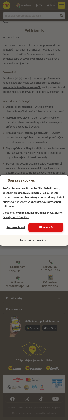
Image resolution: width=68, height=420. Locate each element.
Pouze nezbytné (16, 227)
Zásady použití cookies (16, 217)
